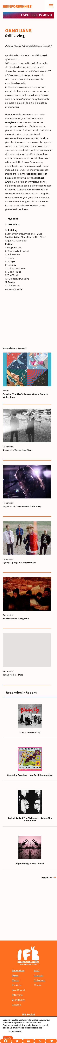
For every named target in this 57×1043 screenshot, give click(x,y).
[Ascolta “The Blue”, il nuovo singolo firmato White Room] (27, 369)
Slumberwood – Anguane (16, 619)
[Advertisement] (28, 909)
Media (15, 980)
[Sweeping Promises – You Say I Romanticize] (30, 759)
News (15, 975)
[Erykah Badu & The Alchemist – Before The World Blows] (30, 802)
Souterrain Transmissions (20, 234)
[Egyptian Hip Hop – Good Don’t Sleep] (27, 481)
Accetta (7, 1038)
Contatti (38, 975)
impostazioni (15, 1031)
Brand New (18, 1000)
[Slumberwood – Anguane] (27, 594)
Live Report (18, 990)
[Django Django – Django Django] (27, 538)
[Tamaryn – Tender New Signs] (27, 425)
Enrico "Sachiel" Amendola (20, 46)
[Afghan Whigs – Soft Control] (30, 847)
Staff (36, 970)
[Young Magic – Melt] (27, 650)
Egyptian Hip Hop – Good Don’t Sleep (22, 506)
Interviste (17, 995)
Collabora (39, 980)
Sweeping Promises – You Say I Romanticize (30, 775)
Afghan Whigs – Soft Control (30, 864)
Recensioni (18, 970)
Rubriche (17, 985)
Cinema (16, 1005)
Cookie (38, 985)
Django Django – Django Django (19, 563)
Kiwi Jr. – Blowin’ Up (29, 732)
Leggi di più (46, 878)
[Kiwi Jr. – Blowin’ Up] (30, 716)
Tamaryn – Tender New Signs (18, 450)
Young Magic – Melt (13, 675)
